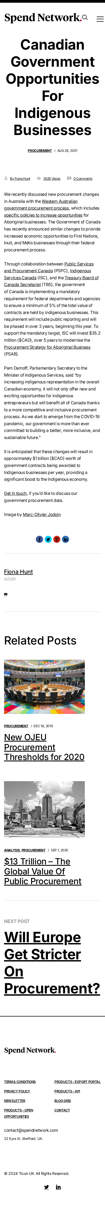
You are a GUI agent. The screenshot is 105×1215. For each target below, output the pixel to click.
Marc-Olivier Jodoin (42, 514)
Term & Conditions (20, 1082)
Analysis (12, 850)
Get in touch (15, 493)
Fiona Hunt (18, 571)
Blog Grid (62, 1101)
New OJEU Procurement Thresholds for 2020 (44, 747)
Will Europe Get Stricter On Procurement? (52, 963)
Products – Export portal (77, 1082)
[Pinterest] (56, 539)
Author (10, 579)
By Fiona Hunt (20, 179)
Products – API (67, 1091)
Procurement (40, 151)
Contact (62, 1110)
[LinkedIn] (65, 539)
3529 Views (51, 179)
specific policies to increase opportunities (43, 215)
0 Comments (83, 179)
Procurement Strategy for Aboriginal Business (47, 347)
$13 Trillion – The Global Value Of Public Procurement (43, 871)
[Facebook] (39, 539)
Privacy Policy (17, 1091)
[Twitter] (48, 539)
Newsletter (14, 1101)
